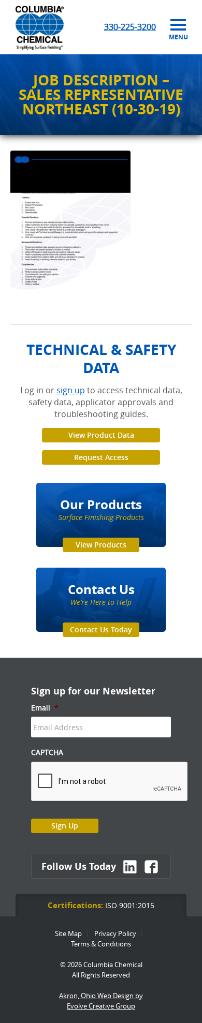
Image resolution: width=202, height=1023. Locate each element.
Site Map (68, 933)
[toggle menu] (178, 26)
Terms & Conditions (101, 943)
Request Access (101, 457)
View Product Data (101, 435)
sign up (70, 390)
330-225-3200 (130, 27)
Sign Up (64, 826)
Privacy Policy (115, 933)
